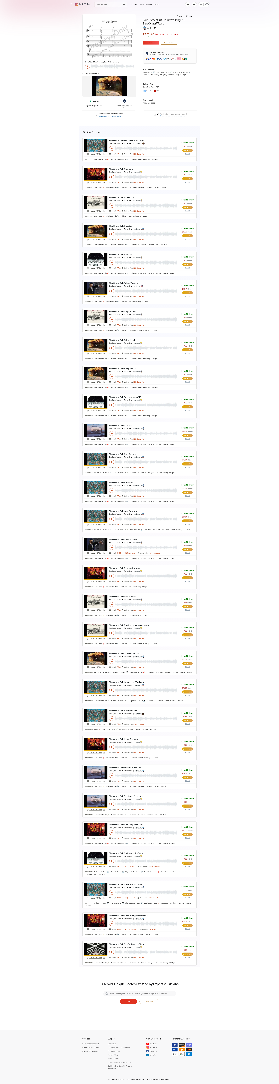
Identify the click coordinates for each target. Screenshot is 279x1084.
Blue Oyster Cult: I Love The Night (123, 739)
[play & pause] (87, 66)
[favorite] (187, 4)
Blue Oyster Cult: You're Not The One (125, 767)
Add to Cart (169, 43)
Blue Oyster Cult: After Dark (121, 482)
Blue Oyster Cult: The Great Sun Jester (126, 796)
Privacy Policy (113, 1055)
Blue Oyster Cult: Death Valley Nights (125, 568)
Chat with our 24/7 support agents (110, 116)
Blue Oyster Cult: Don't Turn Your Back (125, 884)
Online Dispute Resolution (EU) (119, 1062)
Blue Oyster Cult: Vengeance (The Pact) (126, 682)
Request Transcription (90, 1047)
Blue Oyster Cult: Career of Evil (122, 596)
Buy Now (151, 43)
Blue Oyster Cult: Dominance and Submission (129, 625)
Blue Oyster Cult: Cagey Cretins (123, 311)
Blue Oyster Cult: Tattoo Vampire (123, 283)
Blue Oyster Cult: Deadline (120, 226)
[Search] (124, 4)
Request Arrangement (90, 1044)
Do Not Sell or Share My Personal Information (120, 1067)
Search (129, 1002)
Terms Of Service (114, 1058)
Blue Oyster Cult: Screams (120, 254)
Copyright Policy (114, 1051)
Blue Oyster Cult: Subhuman (121, 197)
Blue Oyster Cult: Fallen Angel (122, 340)
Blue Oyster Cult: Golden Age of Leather (126, 824)
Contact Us (112, 1044)
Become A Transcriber (90, 1051)
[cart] (194, 4)
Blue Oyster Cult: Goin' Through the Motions (128, 915)
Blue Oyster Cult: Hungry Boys (122, 368)
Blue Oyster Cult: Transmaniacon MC (125, 397)
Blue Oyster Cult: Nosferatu (121, 169)
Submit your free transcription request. (172, 116)
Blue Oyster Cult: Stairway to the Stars (126, 853)
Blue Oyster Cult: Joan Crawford (123, 511)
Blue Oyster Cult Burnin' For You (123, 710)
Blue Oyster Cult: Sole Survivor (122, 454)
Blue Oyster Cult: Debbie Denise (123, 539)
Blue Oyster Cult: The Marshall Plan (124, 653)
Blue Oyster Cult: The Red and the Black (126, 944)
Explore (149, 1002)
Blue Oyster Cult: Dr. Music (120, 425)
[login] (207, 4)
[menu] (71, 4)
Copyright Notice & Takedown (119, 1047)
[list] (200, 4)
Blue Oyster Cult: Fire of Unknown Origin (126, 140)
